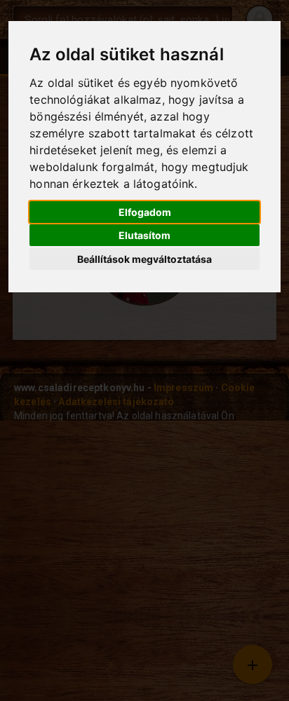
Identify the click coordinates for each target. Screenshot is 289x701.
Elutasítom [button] (144, 235)
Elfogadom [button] (145, 212)
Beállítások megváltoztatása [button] (144, 259)
